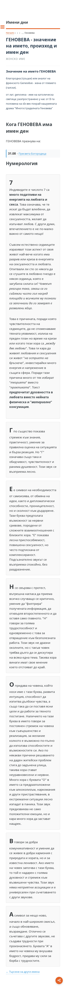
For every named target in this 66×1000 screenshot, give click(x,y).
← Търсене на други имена (23, 971)
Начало (10, 32)
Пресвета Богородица (32, 153)
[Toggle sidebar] (2, 27)
